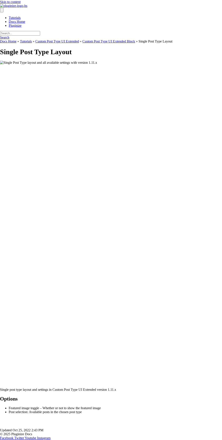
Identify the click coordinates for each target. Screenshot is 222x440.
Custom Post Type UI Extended (57, 41)
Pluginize (15, 25)
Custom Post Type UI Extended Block (108, 41)
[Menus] (1, 10)
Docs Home (17, 21)
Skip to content (10, 2)
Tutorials (15, 18)
